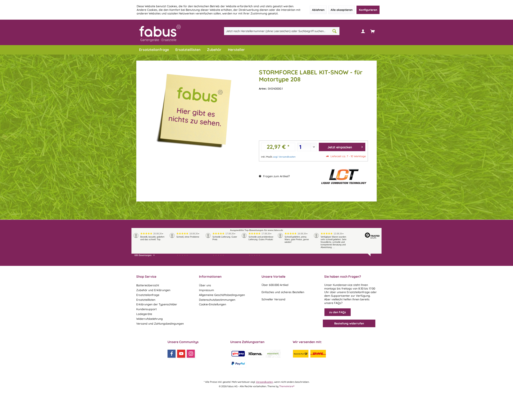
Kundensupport (146, 309)
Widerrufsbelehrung (149, 319)
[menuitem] (372, 31)
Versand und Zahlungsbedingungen (160, 323)
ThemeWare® (286, 386)
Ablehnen (318, 10)
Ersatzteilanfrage (147, 295)
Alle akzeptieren (341, 10)
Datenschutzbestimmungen (217, 300)
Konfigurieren (368, 10)
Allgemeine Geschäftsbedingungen (222, 295)
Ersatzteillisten (145, 300)
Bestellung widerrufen (349, 323)
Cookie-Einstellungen (212, 304)
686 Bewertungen (142, 255)
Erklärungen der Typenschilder (156, 304)
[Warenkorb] (372, 31)
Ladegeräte (144, 314)
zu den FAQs (337, 312)
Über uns (205, 285)
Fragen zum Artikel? (276, 176)
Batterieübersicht (147, 285)
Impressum (206, 290)
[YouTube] (181, 354)
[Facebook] (172, 354)
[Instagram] (191, 354)
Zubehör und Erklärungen (153, 290)
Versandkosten (264, 381)
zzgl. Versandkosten (284, 156)
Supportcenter (340, 296)
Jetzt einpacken (339, 147)
